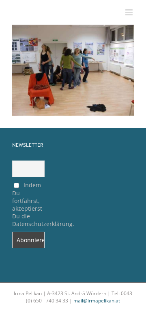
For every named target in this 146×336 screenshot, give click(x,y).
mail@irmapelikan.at (96, 300)
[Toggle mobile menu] (129, 12)
